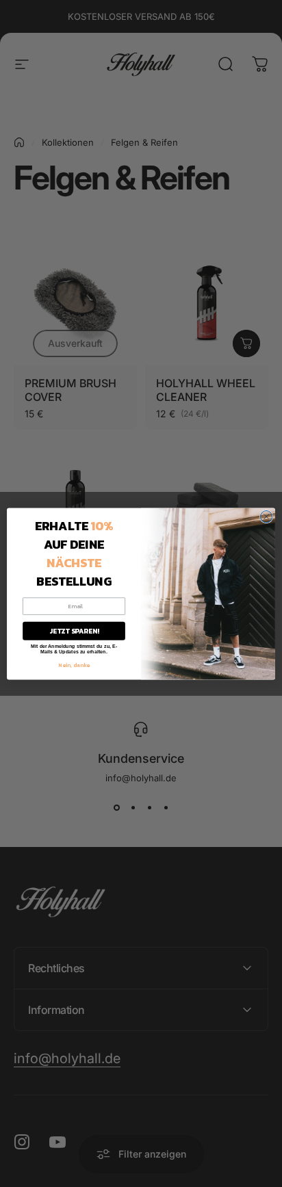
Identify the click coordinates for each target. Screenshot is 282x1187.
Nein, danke (73, 664)
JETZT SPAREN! (74, 630)
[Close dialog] (266, 516)
